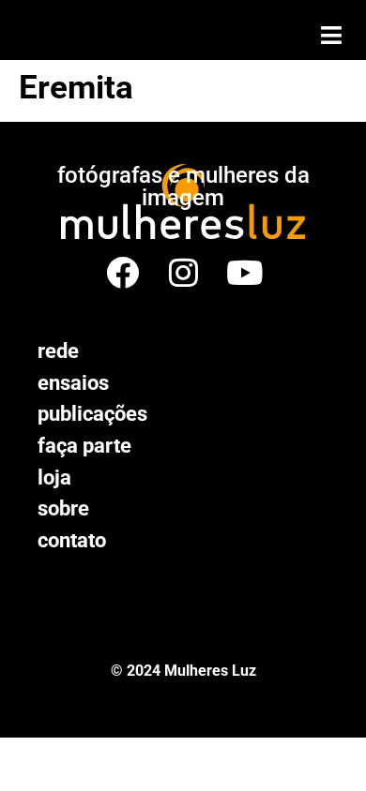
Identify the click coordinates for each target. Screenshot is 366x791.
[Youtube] (244, 272)
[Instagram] (183, 272)
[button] (330, 35)
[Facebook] (122, 272)
